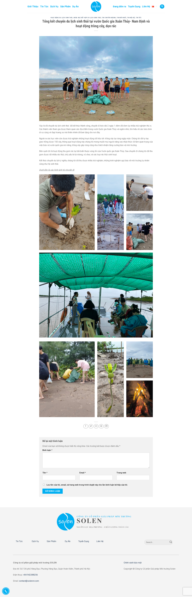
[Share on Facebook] (85, 426)
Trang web (121, 473)
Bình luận (47, 450)
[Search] (162, 6)
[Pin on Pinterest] (101, 426)
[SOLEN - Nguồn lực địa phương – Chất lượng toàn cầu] (96, 6)
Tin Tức (44, 6)
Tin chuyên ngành (109, 17)
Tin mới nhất (121, 17)
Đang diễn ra (119, 6)
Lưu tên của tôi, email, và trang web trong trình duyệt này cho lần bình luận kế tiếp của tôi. (87, 485)
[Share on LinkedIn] (106, 426)
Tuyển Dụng (134, 6)
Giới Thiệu (32, 6)
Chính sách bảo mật (133, 562)
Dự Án (75, 6)
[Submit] (170, 542)
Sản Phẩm (65, 6)
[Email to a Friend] (96, 426)
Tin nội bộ (131, 17)
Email (82, 473)
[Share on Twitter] (91, 426)
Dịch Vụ (54, 6)
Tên (44, 473)
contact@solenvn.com (29, 581)
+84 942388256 (30, 575)
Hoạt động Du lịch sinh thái (61, 17)
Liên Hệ (146, 6)
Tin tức (138, 17)
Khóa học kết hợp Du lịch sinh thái (87, 17)
